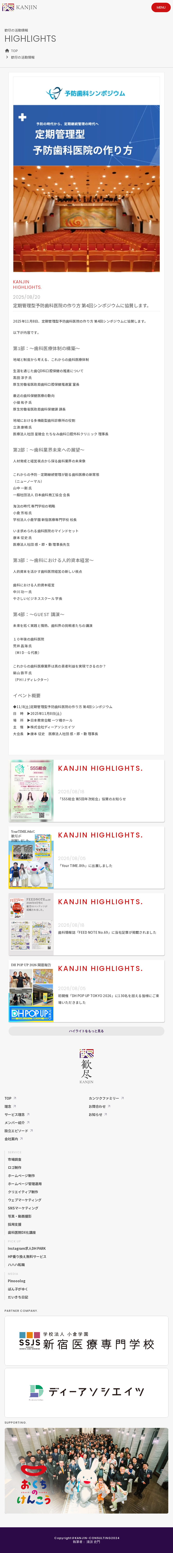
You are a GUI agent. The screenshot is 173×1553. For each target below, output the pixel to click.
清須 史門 (93, 1542)
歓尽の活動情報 (23, 57)
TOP (14, 50)
